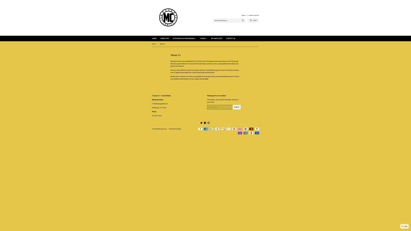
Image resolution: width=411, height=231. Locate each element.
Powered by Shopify (175, 129)
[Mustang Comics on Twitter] (201, 123)
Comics (203, 38)
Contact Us (230, 38)
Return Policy (217, 38)
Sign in (244, 15)
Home (154, 38)
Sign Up (236, 107)
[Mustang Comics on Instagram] (209, 123)
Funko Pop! (164, 38)
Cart (255, 20)
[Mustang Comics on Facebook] (205, 123)
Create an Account (254, 15)
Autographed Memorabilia (184, 38)
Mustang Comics (162, 129)
